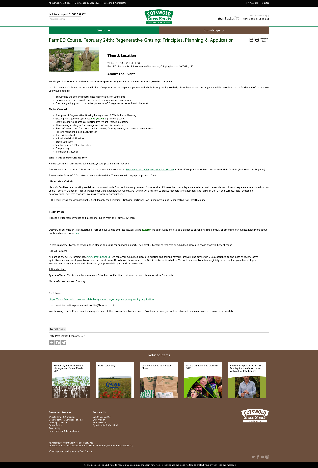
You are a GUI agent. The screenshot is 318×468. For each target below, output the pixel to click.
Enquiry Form (99, 419)
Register (265, 2)
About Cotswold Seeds (60, 2)
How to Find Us (100, 422)
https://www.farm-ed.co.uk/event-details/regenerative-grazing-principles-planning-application (101, 299)
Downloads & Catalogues (88, 2)
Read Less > (57, 329)
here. (77, 233)
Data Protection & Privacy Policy (64, 431)
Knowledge (212, 30)
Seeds (102, 30)
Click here (110, 464)
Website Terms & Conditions (62, 417)
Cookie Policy (55, 425)
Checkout (264, 18)
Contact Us (120, 2)
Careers (108, 2)
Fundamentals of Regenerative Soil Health (150, 169)
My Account (252, 2)
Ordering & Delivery (58, 422)
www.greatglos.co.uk (98, 256)
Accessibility (54, 428)
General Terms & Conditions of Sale (66, 419)
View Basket (250, 18)
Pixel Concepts (86, 451)
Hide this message (227, 464)
